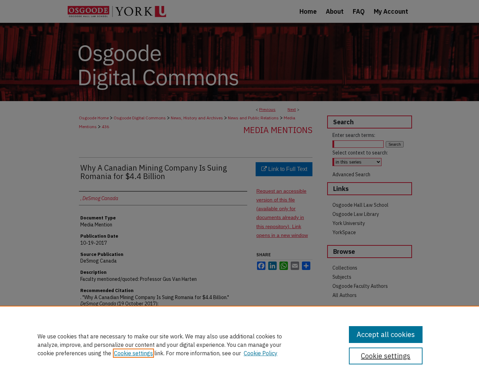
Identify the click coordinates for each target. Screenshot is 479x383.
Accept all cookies (386, 334)
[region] (239, 344)
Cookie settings (133, 353)
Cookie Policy (260, 353)
